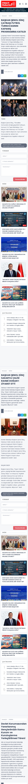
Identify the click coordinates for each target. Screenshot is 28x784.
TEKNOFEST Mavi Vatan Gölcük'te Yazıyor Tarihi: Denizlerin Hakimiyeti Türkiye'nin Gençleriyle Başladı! (14, 10)
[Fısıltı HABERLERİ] (8, 4)
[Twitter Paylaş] (22, 75)
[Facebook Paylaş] (19, 75)
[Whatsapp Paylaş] (25, 75)
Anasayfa (4, 16)
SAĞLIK (10, 16)
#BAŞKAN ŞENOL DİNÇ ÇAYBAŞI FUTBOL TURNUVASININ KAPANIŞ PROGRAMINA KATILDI (13, 145)
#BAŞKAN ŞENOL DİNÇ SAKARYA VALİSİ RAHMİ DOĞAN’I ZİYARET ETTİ (13, 494)
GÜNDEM (11, 719)
